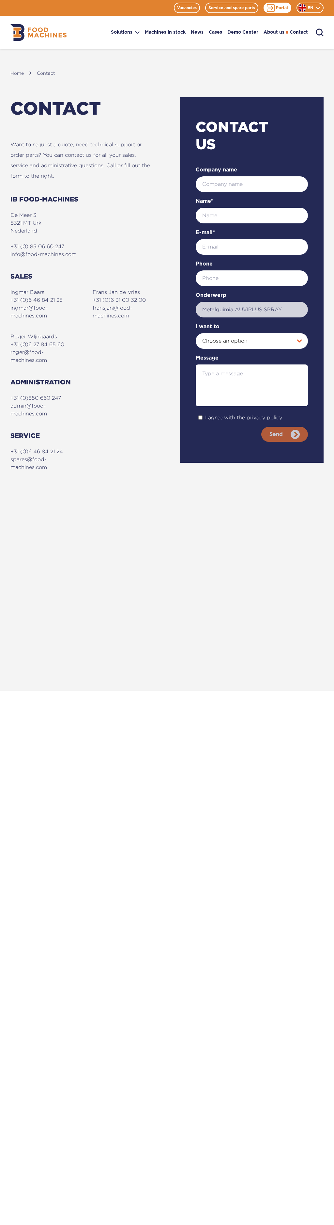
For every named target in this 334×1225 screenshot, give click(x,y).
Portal (282, 8)
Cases (215, 32)
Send (276, 434)
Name (204, 201)
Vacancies (187, 8)
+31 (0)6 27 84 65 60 (37, 344)
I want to (208, 326)
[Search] (320, 32)
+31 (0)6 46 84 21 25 (36, 300)
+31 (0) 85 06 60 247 (37, 246)
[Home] (38, 32)
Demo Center (242, 32)
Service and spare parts (231, 8)
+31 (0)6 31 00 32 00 (119, 300)
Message (207, 358)
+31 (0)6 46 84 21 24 (36, 451)
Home (17, 73)
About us (274, 32)
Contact (299, 32)
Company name (216, 169)
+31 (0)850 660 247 (35, 398)
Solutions (121, 32)
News (197, 32)
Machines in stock (165, 32)
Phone (204, 263)
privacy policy (264, 417)
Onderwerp (211, 295)
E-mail (205, 232)
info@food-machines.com (43, 254)
